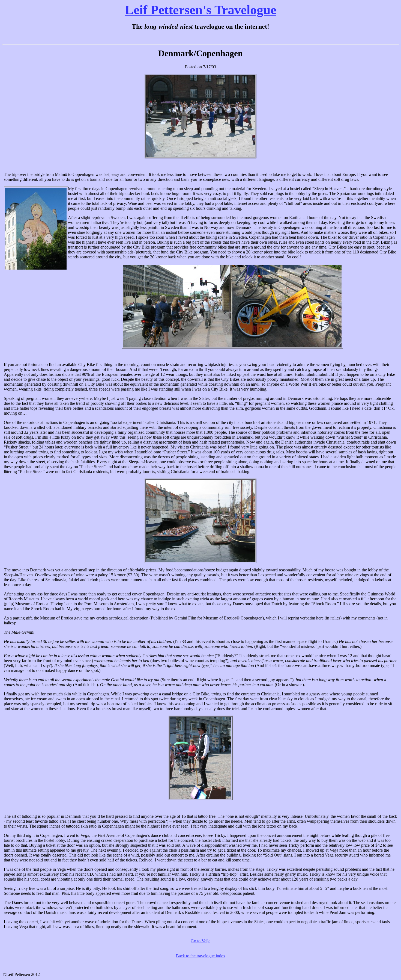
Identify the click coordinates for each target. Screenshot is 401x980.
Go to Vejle (200, 940)
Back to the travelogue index (200, 956)
